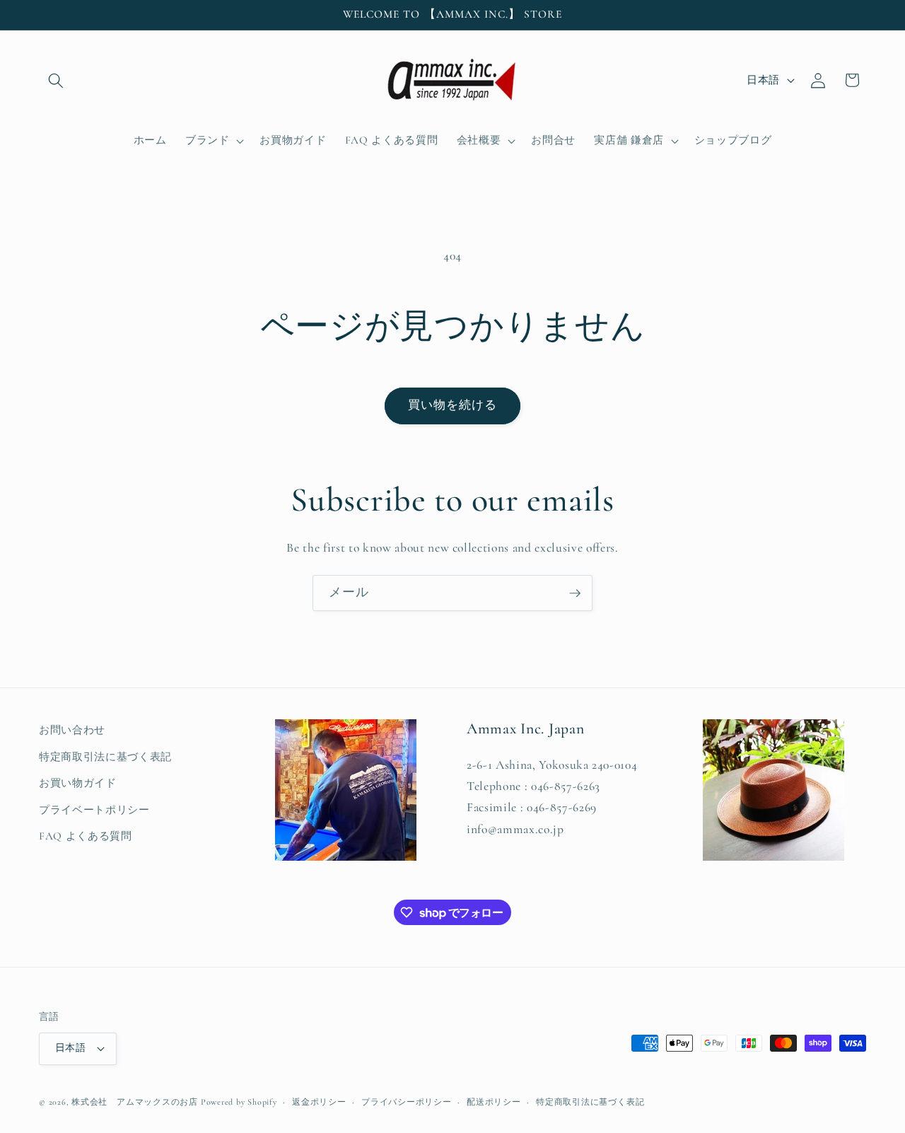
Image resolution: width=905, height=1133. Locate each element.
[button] (56, 80)
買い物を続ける (453, 405)
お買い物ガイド (78, 783)
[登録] (575, 593)
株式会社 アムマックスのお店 (134, 1102)
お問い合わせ (72, 730)
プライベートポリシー (94, 809)
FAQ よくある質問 (85, 836)
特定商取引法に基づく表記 (105, 756)
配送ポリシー (494, 1102)
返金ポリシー (319, 1102)
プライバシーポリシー (406, 1102)
